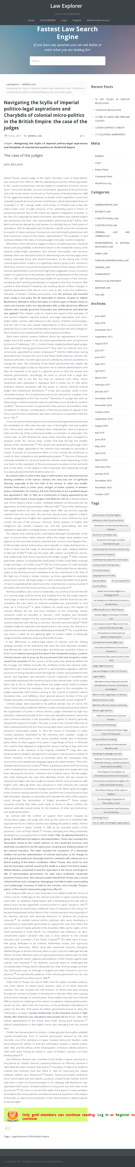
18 (25, 552)
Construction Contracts (103, 554)
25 (80, 622)
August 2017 (101, 343)
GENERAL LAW (29, 84)
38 (15, 973)
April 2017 (100, 370)
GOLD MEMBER (48, 20)
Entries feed (101, 169)
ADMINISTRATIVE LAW (106, 204)
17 (61, 506)
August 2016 (101, 425)
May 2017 (100, 364)
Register (77, 20)
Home (31, 20)
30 (41, 765)
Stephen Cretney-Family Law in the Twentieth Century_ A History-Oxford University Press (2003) (111, 762)
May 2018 (100, 323)
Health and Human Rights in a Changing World (111, 593)
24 (71, 618)
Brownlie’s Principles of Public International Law (111, 542)
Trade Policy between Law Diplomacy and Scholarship (111, 810)
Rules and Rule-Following (104, 739)
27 (29, 661)
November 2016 (103, 405)
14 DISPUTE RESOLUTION (108, 110)
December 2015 (103, 480)
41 (86, 1020)
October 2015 (102, 494)
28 (85, 699)
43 (50, 1066)
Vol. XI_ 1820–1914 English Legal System (111, 822)
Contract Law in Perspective (106, 564)
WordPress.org (103, 183)
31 (69, 800)
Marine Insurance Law (103, 699)
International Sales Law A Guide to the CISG (111, 658)
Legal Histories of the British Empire (30, 1136)
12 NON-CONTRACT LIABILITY (110, 127)
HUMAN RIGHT (102, 274)
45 (18, 1089)
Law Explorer (66, 5)
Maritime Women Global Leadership (110, 705)
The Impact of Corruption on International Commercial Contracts (111, 773)
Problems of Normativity (104, 724)
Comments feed (103, 176)
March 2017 (101, 377)
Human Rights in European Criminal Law (111, 616)
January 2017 (102, 391)
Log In (64, 20)
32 (41, 830)
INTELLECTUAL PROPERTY (108, 281)
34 (86, 904)
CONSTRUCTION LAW (106, 225)
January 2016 (102, 473)
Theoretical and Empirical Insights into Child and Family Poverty (111, 783)
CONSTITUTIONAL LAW (106, 218)
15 (63, 456)
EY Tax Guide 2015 (120, 580)
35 (15, 919)
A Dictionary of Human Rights (106, 515)
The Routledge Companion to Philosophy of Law (111, 801)
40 (63, 1016)
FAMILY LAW (101, 253)
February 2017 (102, 384)
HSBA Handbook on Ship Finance (108, 609)
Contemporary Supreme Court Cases (110, 559)
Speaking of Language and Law (107, 753)
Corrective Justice (101, 570)
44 (43, 1074)
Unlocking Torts (100, 817)
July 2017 (99, 350)
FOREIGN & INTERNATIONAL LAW (112, 260)
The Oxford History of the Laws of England (111, 792)
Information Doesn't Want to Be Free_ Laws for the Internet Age (111, 626)
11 (49, 398)
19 (70, 556)
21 (54, 568)
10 (46, 390)
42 (21, 1055)
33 (60, 889)
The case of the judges (23, 155)
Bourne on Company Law (105, 534)
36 (59, 939)
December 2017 (103, 329)
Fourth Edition (99, 586)
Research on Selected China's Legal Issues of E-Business (111, 732)
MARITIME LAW (102, 287)
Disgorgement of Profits (104, 575)
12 (14, 405)
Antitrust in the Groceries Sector (108, 520)
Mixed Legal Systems (102, 710)
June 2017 (100, 357)
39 (49, 977)
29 (67, 749)
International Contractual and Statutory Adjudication (111, 635)
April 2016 (100, 453)
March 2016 (101, 460)
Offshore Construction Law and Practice (111, 717)
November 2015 (103, 487)
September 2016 (103, 418)
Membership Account (98, 20)
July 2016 (99, 432)
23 (29, 606)
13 (17, 417)
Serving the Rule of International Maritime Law (111, 746)
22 (70, 587)
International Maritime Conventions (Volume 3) (111, 649)
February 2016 (102, 466)
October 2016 (102, 412)
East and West (99, 580)
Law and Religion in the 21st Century (110, 671)
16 (67, 498)
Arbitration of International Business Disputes (111, 527)
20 (42, 564)
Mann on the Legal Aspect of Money (110, 694)
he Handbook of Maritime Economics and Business (111, 602)
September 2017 (103, 336)
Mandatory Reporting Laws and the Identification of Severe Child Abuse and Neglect (111, 685)
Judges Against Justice (103, 665)
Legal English (99, 676)
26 (66, 629)
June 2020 (100, 316)
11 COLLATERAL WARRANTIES (110, 134)
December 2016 (103, 398)
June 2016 (100, 439)
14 (36, 444)
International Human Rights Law (108, 642)
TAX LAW (99, 294)
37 (31, 962)
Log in (98, 162)
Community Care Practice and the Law (111, 549)
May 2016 (100, 446)
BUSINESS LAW (103, 211)
